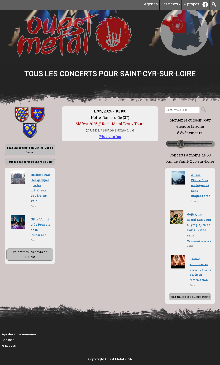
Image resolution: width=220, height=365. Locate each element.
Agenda (151, 3)
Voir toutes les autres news (190, 297)
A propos (191, 3)
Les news (169, 3)
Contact (8, 340)
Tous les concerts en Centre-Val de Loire (30, 150)
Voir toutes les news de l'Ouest (30, 254)
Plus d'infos (110, 136)
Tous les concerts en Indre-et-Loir (30, 161)
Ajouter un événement (20, 334)
